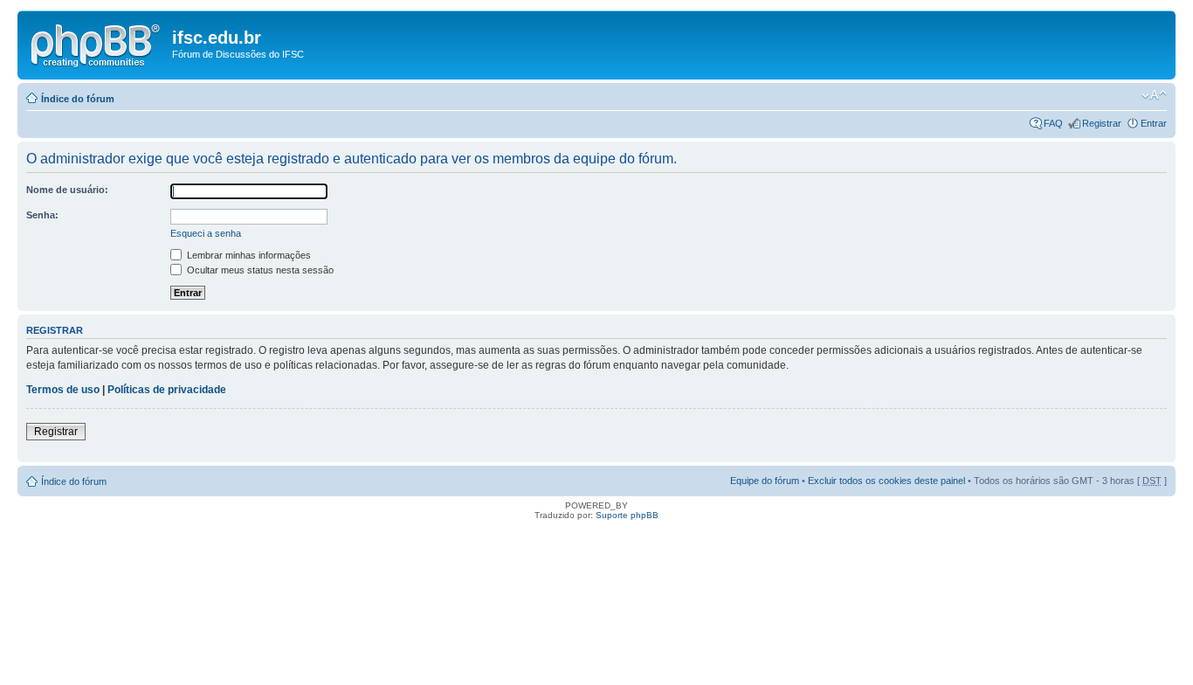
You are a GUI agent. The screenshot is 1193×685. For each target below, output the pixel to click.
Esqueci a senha (205, 233)
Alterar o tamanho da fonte (1154, 95)
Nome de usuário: (67, 189)
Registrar (1101, 123)
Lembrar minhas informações (247, 255)
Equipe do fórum (764, 480)
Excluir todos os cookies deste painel (886, 480)
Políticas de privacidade (166, 390)
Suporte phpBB (627, 515)
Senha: (42, 215)
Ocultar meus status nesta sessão (259, 270)
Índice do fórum (77, 98)
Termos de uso (63, 390)
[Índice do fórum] (97, 43)
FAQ (1053, 123)
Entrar (1154, 123)
